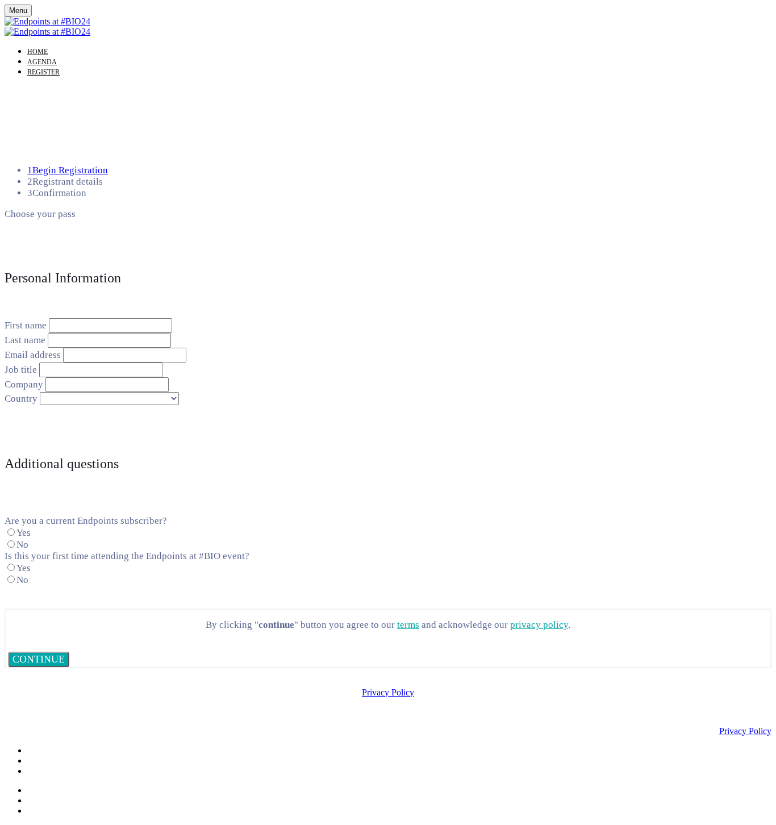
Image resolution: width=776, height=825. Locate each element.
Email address (33, 354)
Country (21, 398)
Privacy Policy (388, 692)
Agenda (42, 62)
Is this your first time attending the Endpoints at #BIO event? (127, 556)
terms (408, 624)
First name (26, 325)
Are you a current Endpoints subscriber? (86, 520)
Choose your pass (40, 214)
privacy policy (539, 624)
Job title (21, 369)
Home (37, 52)
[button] (38, 659)
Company (24, 384)
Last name (25, 340)
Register (43, 72)
